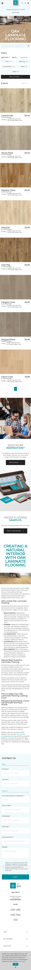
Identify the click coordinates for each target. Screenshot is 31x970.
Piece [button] (22, 66)
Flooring (12, 18)
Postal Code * (5, 826)
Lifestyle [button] (22, 61)
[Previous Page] (12, 389)
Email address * (6, 816)
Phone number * (6, 805)
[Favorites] (25, 3)
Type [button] (6, 61)
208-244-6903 (15, 12)
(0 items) (28, 3)
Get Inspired (7, 939)
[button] (22, 3)
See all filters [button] (14, 76)
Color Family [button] (7, 66)
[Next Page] (18, 389)
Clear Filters (24, 57)
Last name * (5, 779)
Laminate (20, 18)
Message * (5, 847)
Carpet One (4, 18)
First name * (5, 769)
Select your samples (14, 531)
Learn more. (21, 961)
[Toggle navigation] (2, 3)
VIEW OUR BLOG (14, 462)
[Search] (28, 46)
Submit (15, 877)
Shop (5, 932)
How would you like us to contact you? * (13, 795)
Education (7, 946)
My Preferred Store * (7, 837)
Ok (15, 964)
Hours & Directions (15, 899)
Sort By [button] (23, 83)
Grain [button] (14, 71)
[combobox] (14, 46)
